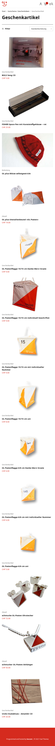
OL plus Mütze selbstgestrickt (16, 173)
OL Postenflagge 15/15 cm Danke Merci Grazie (24, 268)
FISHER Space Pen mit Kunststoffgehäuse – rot (24, 124)
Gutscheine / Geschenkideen (18, 11)
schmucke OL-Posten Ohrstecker (17, 615)
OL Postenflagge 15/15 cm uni (16, 419)
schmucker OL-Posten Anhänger (17, 664)
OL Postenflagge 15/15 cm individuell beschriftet (26, 318)
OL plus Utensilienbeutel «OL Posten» (20, 219)
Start (4, 11)
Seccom (29, 739)
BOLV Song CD (8, 75)
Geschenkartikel (7, 72)
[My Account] (41, 3)
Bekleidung (6, 170)
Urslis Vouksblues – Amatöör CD (17, 713)
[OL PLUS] (4, 3)
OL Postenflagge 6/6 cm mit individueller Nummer (26, 517)
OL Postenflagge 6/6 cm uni (15, 566)
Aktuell (4, 216)
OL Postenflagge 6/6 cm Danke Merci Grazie (23, 468)
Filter (7, 29)
